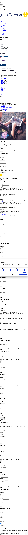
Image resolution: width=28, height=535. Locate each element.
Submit (1, 286)
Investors (2, 89)
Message (1, 187)
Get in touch (2, 19)
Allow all (23, 274)
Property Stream (4, 110)
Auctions (2, 22)
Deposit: (1, 413)
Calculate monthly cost (2, 417)
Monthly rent (1, 392)
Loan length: (1, 414)
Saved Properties (4, 6)
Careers (3, 31)
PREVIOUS (1, 172)
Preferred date (1, 156)
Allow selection (14, 274)
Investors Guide (4, 25)
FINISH (1, 179)
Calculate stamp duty (2, 403)
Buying (2, 21)
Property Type (1, 522)
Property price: (1, 402)
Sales (1, 147)
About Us (4, 29)
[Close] (0, 8)
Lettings (2, 148)
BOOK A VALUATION (2, 141)
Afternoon (2, 159)
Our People (2, 93)
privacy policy (1, 201)
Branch (1, 169)
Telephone (1, 168)
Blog (1, 94)
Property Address (2, 247)
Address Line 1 (1, 452)
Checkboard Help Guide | (4, 109)
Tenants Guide (4, 24)
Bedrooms (1, 526)
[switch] (11, 270)
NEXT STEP (1, 151)
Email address (1, 224)
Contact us (2, 34)
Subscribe (1, 199)
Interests (2, 225)
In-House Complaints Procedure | (5, 108)
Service (1, 333)
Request (1, 465)
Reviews (4, 32)
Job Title (1, 479)
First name (1, 166)
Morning (2, 158)
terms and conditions (6, 201)
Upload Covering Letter (2, 480)
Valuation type (1, 304)
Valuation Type (1, 248)
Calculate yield (1, 393)
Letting (2, 87)
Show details (24, 272)
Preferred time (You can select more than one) (5, 433)
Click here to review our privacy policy (4, 171)
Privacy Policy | (3, 106)
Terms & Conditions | (3, 105)
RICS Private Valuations (4, 88)
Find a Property (3, 18)
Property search (4, 23)
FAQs (3, 28)
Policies (3, 33)
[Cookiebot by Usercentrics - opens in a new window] (24, 260)
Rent (1, 520)
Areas (2, 231)
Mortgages (2, 26)
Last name (1, 167)
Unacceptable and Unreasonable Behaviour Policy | (6, 107)
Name (0, 184)
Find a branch (4, 30)
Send (0, 386)
